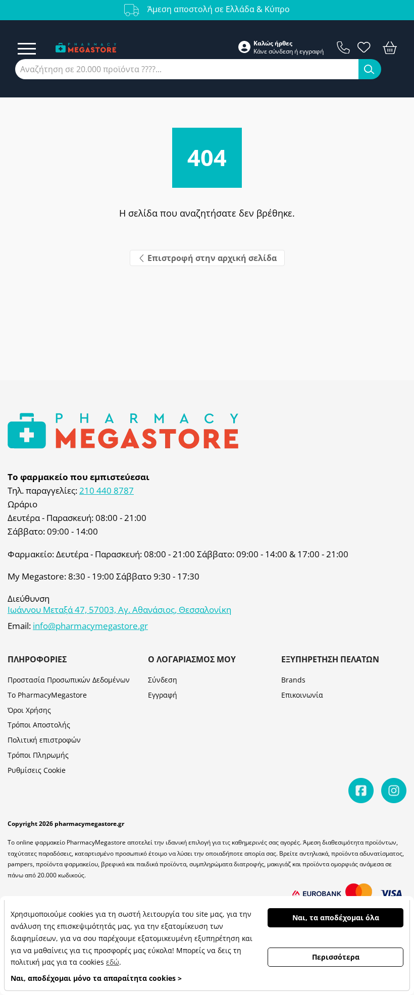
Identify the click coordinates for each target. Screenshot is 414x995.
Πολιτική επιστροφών (44, 740)
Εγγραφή (162, 695)
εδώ (112, 962)
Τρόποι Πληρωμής (38, 755)
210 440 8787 (106, 490)
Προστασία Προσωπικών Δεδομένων (69, 680)
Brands (293, 680)
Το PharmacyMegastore (47, 695)
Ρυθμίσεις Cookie (37, 770)
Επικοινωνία (302, 695)
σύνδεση (281, 51)
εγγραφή (311, 51)
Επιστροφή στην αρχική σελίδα (211, 258)
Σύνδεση (162, 680)
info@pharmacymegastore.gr (90, 626)
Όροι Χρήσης (29, 710)
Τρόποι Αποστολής (39, 724)
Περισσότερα (335, 957)
